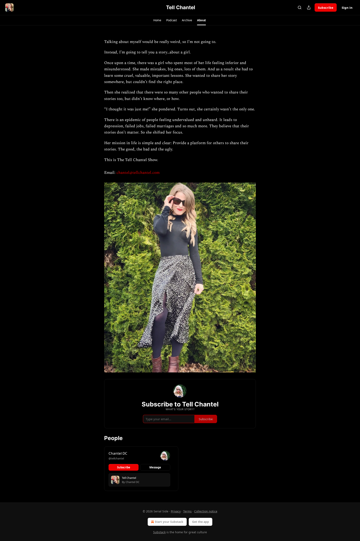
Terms (187, 511)
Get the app (200, 522)
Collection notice (205, 511)
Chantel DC (118, 453)
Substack (159, 532)
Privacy (176, 511)
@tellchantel (116, 458)
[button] (157, 20)
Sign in (347, 7)
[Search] (299, 7)
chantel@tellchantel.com (138, 173)
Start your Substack (169, 522)
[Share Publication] (309, 7)
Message (155, 467)
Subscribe (325, 7)
